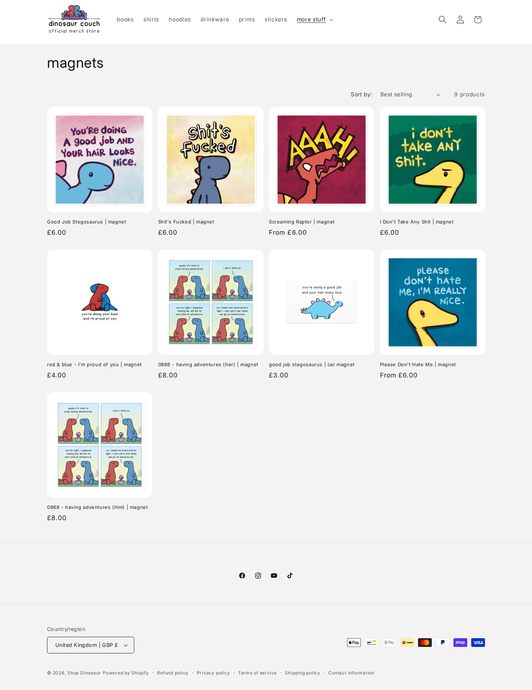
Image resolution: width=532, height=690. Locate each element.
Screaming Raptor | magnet (302, 222)
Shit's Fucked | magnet (186, 222)
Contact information (351, 673)
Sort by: (361, 94)
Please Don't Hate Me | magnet (418, 364)
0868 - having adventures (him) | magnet (97, 507)
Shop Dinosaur (84, 673)
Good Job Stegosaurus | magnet (86, 222)
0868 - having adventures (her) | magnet (208, 364)
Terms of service (257, 673)
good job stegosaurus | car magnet (312, 364)
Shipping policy (302, 673)
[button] (314, 19)
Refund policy (173, 673)
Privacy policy (213, 673)
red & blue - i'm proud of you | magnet (94, 364)
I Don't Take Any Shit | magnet (417, 222)
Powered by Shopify (126, 673)
